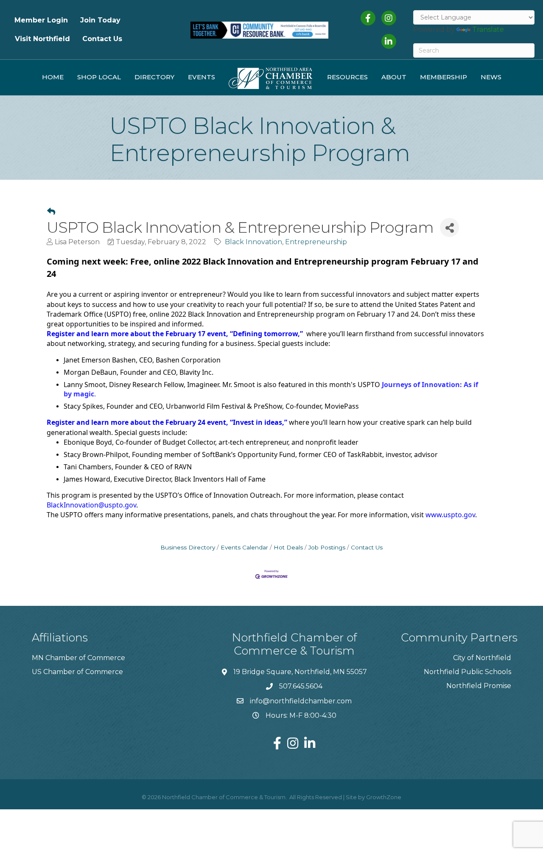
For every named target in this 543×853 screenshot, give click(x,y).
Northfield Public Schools (467, 672)
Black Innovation (253, 242)
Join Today (100, 20)
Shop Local (99, 77)
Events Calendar (244, 547)
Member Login (41, 20)
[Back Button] (51, 212)
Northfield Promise (478, 686)
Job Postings (326, 547)
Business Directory (187, 547)
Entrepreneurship (316, 242)
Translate (488, 29)
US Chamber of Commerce (77, 672)
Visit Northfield (42, 39)
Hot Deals (288, 547)
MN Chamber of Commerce (78, 658)
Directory (154, 77)
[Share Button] (449, 227)
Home (53, 77)
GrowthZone (383, 797)
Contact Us (102, 39)
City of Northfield (482, 658)
